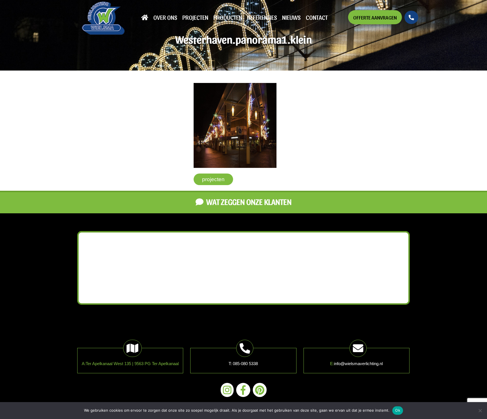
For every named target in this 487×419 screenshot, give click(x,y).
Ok (397, 410)
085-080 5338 (245, 363)
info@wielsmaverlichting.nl (358, 363)
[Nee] (480, 410)
